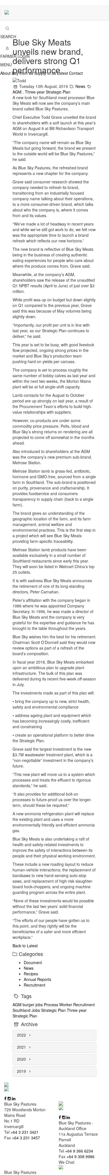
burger (29, 1004)
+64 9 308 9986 (80, 1156)
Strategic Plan (54, 1010)
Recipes (31, 973)
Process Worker (58, 1004)
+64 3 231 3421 (25, 1132)
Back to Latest (25, 945)
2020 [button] (22, 1059)
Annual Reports (37, 979)
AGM (18, 92)
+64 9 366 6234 (79, 1151)
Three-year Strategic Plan (47, 92)
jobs (39, 1004)
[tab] (54, 1035)
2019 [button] (22, 1071)
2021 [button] (22, 1047)
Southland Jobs (27, 1010)
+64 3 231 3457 (26, 1137)
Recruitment (34, 985)
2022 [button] (22, 1035)
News (80, 86)
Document (33, 962)
